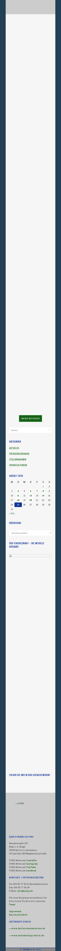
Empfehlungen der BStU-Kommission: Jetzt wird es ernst (28, 97)
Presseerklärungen (19, 453)
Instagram (32, 863)
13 (31, 495)
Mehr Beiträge (30, 418)
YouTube (31, 867)
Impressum (15, 911)
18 (18, 500)
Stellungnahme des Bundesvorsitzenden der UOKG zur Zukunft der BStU (28, 29)
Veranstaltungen (18, 465)
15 (43, 495)
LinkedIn (31, 860)
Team (12, 904)
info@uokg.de (25, 891)
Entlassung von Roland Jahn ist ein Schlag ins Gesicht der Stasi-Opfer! (29, 231)
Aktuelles (14, 448)
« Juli (12, 513)
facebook (31, 870)
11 (18, 495)
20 (30, 500)
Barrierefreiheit (18, 914)
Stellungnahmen (17, 459)
